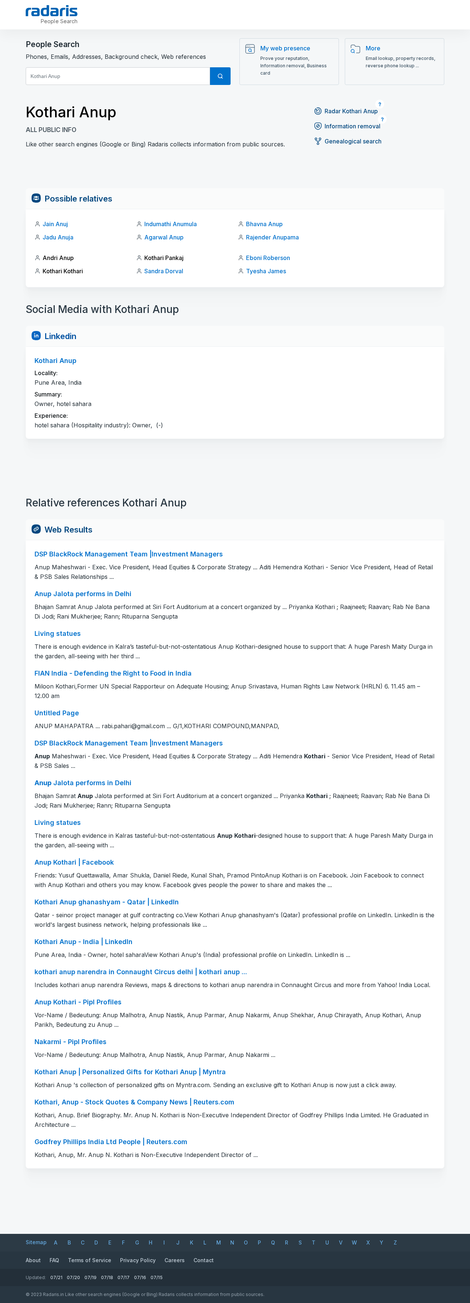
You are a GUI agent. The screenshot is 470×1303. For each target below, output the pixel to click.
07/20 (73, 1277)
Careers (174, 1260)
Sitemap (36, 1242)
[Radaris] (51, 10)
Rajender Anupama (272, 237)
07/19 (90, 1277)
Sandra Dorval (163, 271)
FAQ (54, 1260)
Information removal (352, 126)
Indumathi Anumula (170, 224)
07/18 (107, 1277)
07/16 (140, 1277)
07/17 (124, 1277)
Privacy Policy (138, 1260)
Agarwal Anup (164, 237)
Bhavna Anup (264, 224)
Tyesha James (266, 271)
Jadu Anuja (58, 237)
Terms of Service (89, 1260)
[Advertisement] (235, 171)
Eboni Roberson (268, 257)
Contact (204, 1260)
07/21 (56, 1277)
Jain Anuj (55, 224)
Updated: (36, 1277)
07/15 (157, 1277)
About (33, 1260)
